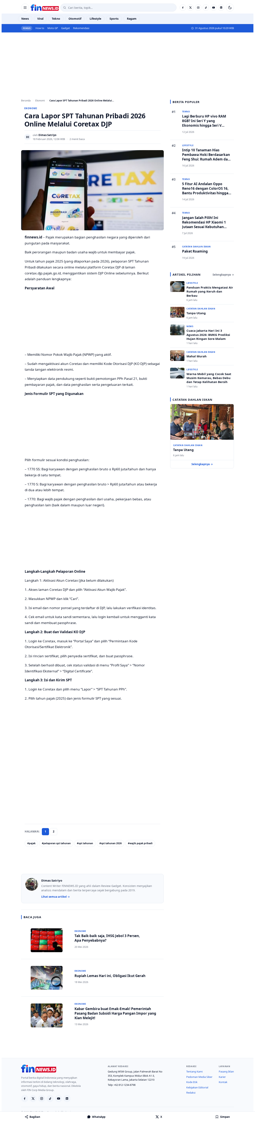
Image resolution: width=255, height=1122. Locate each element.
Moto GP (52, 28)
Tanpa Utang (183, 450)
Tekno (56, 18)
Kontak (223, 1082)
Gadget (65, 28)
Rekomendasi (81, 28)
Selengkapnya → (223, 274)
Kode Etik (191, 1082)
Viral (40, 18)
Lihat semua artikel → (55, 896)
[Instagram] (198, 7)
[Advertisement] (127, 62)
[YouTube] (213, 7)
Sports (114, 18)
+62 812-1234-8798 (124, 1085)
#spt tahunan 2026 (110, 843)
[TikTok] (206, 7)
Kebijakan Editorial (197, 1087)
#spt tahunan (85, 843)
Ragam (131, 18)
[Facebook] (183, 7)
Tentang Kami (194, 1071)
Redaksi (190, 1092)
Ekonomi (30, 108)
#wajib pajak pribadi (140, 843)
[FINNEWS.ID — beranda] (45, 7)
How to (39, 28)
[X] (190, 7)
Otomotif (75, 18)
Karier (222, 1077)
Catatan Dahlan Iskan (188, 445)
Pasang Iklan (226, 1071)
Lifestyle (95, 18)
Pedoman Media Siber (199, 1077)
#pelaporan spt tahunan (56, 843)
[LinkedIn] (221, 7)
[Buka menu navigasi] (25, 8)
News (25, 18)
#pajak (31, 843)
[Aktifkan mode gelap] (230, 8)
